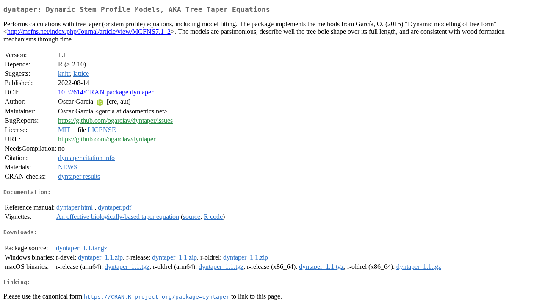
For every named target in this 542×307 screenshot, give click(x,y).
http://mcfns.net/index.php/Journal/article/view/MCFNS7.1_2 (89, 31)
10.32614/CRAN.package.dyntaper (105, 92)
